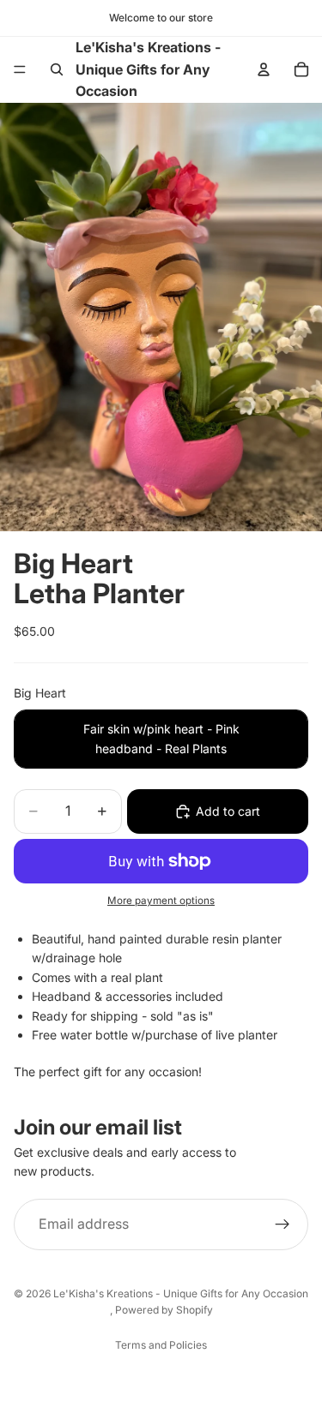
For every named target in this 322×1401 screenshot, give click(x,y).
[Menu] (19, 70)
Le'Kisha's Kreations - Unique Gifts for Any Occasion (180, 1293)
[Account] (264, 69)
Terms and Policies (161, 1344)
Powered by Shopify (164, 1309)
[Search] (57, 69)
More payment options (161, 901)
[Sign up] (282, 1224)
